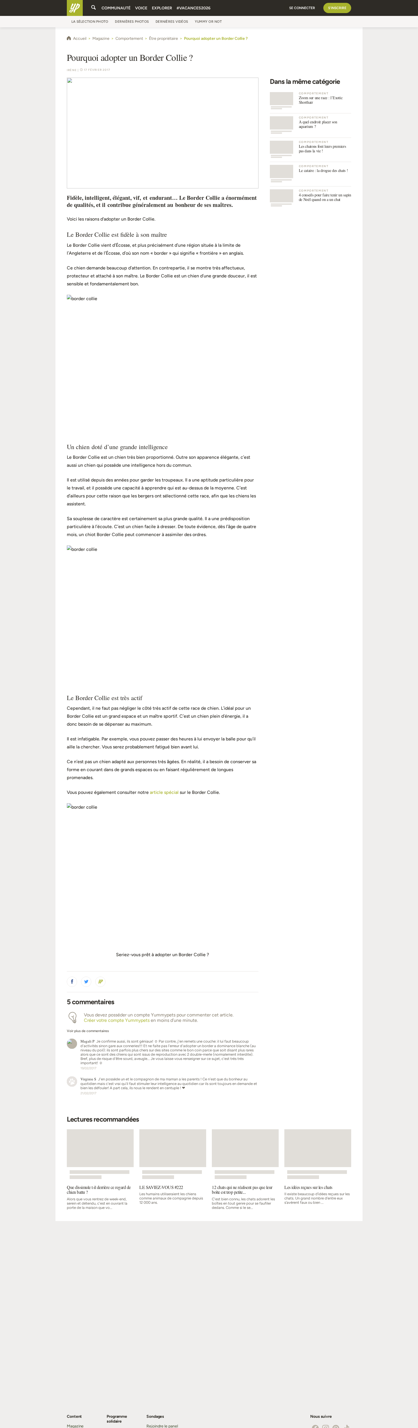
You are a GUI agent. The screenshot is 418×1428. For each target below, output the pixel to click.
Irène (72, 70)
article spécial (164, 792)
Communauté (116, 8)
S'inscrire (337, 8)
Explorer (162, 8)
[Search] (93, 8)
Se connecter (302, 8)
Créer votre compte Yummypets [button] (117, 1020)
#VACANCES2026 (193, 8)
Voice (141, 8)
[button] (72, 982)
